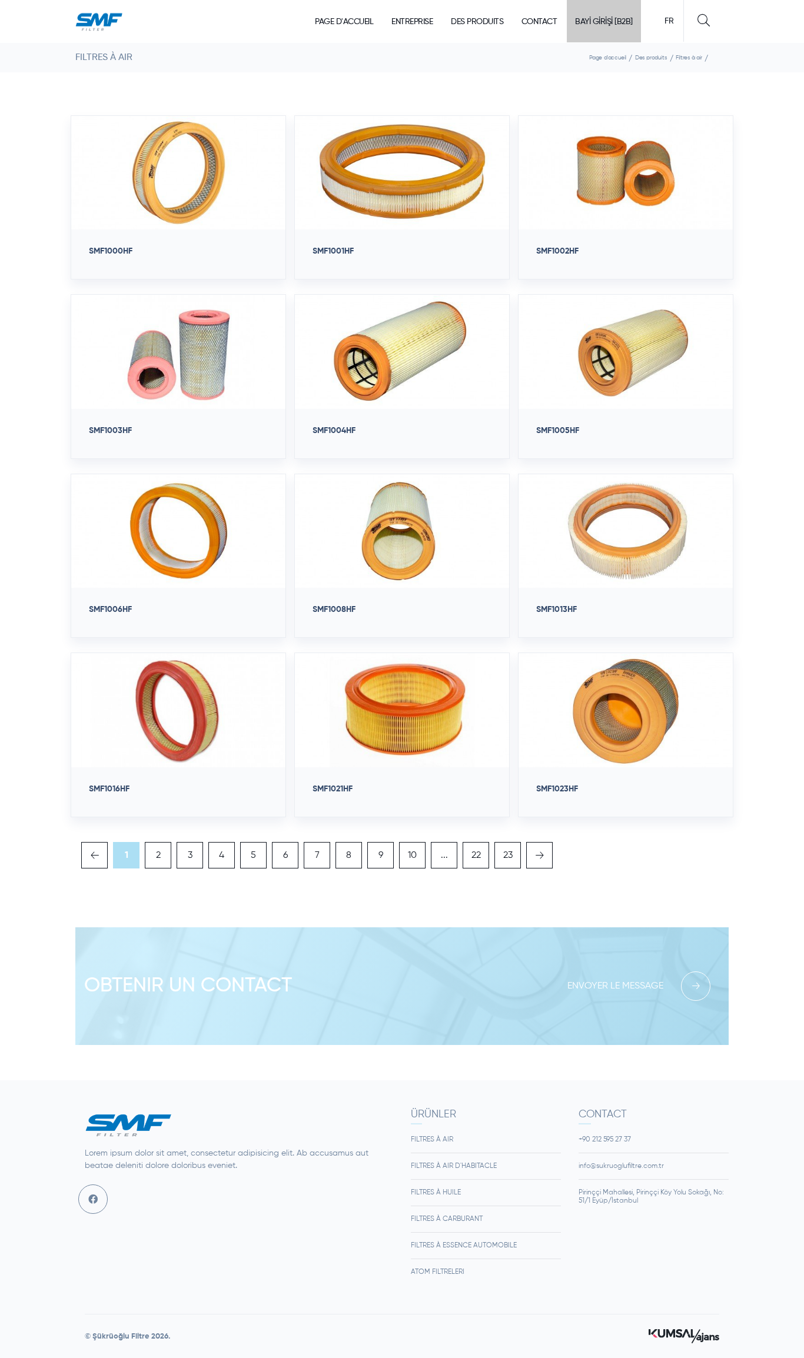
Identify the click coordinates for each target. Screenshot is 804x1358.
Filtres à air (689, 58)
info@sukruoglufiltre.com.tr (621, 1166)
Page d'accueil (344, 22)
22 (476, 855)
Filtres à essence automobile (464, 1245)
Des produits (477, 22)
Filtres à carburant (447, 1219)
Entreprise (412, 22)
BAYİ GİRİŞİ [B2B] (604, 22)
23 (508, 855)
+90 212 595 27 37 (605, 1139)
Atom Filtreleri (437, 1272)
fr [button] (669, 21)
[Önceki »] (539, 855)
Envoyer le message (615, 986)
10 (412, 855)
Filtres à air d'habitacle (454, 1166)
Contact (539, 22)
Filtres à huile (436, 1192)
